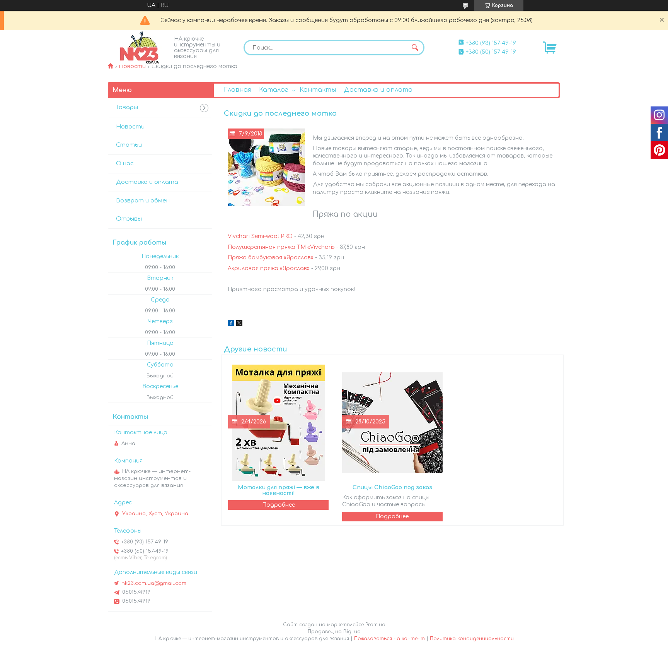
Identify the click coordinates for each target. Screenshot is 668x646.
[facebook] (231, 324)
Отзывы (129, 219)
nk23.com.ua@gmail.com (153, 583)
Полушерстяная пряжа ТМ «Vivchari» (281, 247)
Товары (127, 107)
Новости (132, 66)
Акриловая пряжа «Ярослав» (269, 268)
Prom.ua (375, 624)
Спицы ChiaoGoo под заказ (392, 487)
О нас (125, 163)
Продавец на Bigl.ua (334, 631)
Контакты (318, 89)
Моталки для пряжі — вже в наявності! (278, 490)
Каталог (273, 89)
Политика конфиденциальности (472, 638)
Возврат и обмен (143, 200)
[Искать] (415, 47)
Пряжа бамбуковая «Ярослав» (271, 257)
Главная (237, 89)
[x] (239, 324)
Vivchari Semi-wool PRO (260, 236)
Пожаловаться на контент (389, 638)
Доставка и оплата (378, 89)
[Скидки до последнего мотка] (266, 167)
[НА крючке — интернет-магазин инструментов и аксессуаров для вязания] (139, 47)
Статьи (129, 145)
